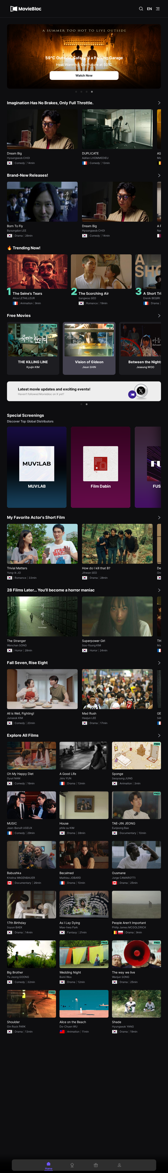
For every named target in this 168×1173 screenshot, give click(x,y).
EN (149, 9)
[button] (76, 92)
